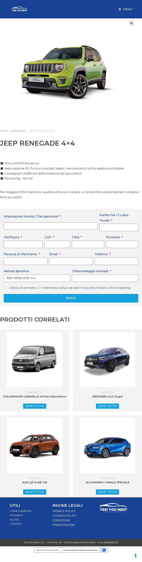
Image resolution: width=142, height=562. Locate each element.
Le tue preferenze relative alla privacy (80, 550)
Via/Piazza (12, 237)
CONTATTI (16, 523)
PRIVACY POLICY (64, 511)
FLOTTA (14, 519)
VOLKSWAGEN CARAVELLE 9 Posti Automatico (34, 396)
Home (4, 130)
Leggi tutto (34, 406)
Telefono (102, 254)
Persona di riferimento (21, 254)
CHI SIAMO (16, 515)
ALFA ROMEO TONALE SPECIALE (107, 482)
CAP (48, 237)
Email (53, 254)
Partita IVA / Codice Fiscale (114, 217)
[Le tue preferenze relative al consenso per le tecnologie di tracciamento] (135, 555)
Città (76, 237)
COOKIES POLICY (64, 515)
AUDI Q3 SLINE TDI (34, 482)
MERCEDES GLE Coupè (107, 396)
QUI (40, 287)
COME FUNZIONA (20, 510)
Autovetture (18, 130)
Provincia (113, 237)
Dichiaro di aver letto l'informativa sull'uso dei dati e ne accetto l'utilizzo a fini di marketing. (70, 287)
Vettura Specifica (16, 271)
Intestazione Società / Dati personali (31, 216)
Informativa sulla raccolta (47, 550)
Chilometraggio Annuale (90, 271)
